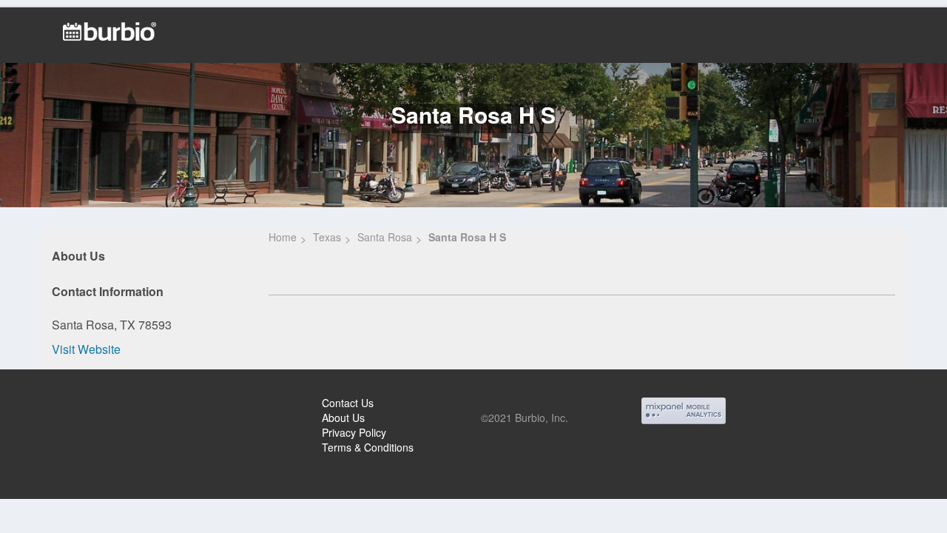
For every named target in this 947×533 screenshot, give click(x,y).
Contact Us (348, 402)
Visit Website (86, 349)
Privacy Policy (354, 432)
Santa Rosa (384, 236)
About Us (343, 417)
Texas (327, 236)
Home (283, 236)
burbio (60, 405)
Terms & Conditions (368, 447)
